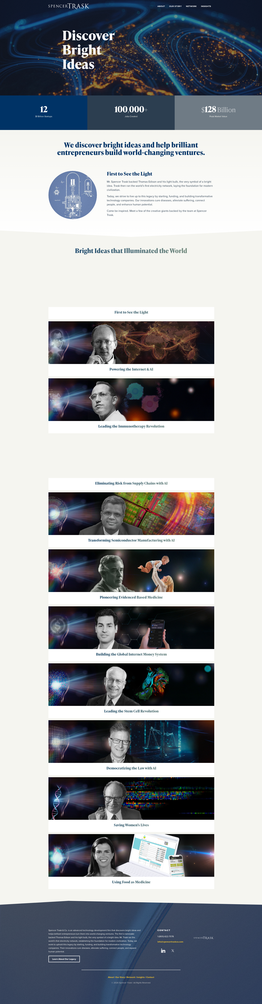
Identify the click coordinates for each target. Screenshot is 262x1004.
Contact (150, 977)
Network (130, 977)
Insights (141, 977)
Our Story (120, 977)
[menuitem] (161, 6)
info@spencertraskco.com (170, 941)
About (111, 977)
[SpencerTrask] (68, 6)
